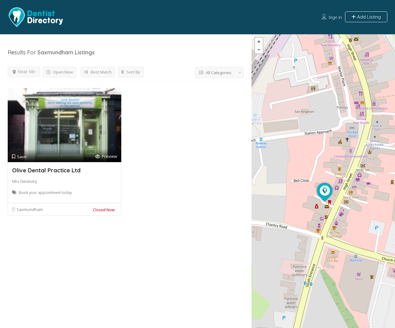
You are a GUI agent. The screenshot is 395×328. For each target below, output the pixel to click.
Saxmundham (30, 209)
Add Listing (368, 17)
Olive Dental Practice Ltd (46, 170)
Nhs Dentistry (24, 181)
